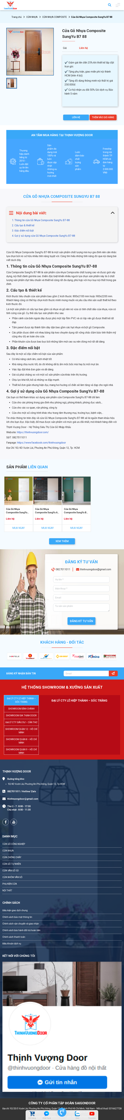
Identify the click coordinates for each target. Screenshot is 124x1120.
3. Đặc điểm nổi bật (23, 230)
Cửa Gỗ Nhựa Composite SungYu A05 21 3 (47, 511)
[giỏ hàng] (32, 1113)
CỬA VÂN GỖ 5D (10, 870)
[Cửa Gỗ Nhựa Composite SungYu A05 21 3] (47, 491)
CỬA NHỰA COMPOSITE (54, 17)
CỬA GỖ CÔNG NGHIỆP (13, 844)
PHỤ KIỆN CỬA (9, 884)
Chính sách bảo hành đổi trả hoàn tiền (21, 930)
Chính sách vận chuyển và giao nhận (20, 923)
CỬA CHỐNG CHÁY (11, 857)
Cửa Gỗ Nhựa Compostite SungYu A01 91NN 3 (16, 511)
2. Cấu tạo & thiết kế (23, 225)
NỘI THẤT (7, 890)
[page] (5, 822)
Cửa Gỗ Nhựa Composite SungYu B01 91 (76, 511)
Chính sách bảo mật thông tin (17, 917)
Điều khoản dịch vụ (11, 943)
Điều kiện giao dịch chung (15, 910)
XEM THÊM (62, 541)
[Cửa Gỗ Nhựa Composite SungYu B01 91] (76, 491)
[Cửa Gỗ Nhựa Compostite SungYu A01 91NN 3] (18, 491)
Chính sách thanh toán (13, 937)
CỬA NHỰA (32, 17)
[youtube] (91, 1113)
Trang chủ (16, 17)
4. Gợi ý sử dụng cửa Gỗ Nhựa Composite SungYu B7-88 (43, 235)
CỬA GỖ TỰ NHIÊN (11, 864)
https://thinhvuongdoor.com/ (33, 432)
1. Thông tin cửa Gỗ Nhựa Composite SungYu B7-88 (41, 220)
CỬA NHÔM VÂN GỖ (12, 877)
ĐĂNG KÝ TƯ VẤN (81, 621)
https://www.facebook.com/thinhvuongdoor (41, 442)
